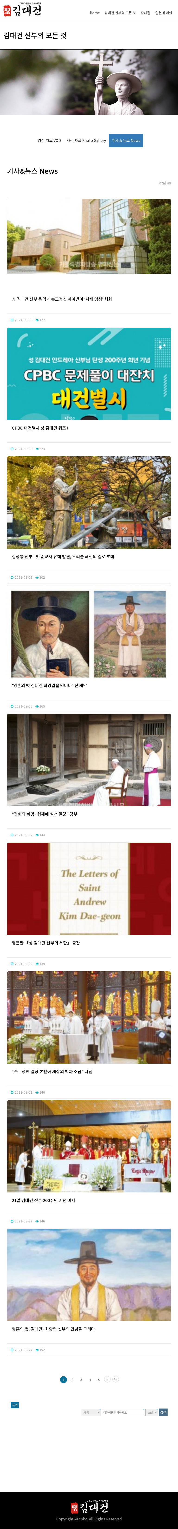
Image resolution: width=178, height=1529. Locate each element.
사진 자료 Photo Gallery (86, 140)
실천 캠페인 (163, 12)
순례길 (145, 12)
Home (95, 12)
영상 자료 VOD (49, 140)
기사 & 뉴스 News (125, 140)
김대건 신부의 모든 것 (120, 12)
